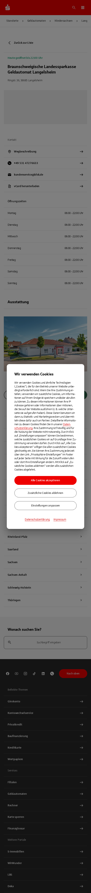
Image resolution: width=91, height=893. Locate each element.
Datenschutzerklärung (37, 519)
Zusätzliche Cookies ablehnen (45, 493)
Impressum (60, 519)
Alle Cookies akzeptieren (45, 480)
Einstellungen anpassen (45, 505)
